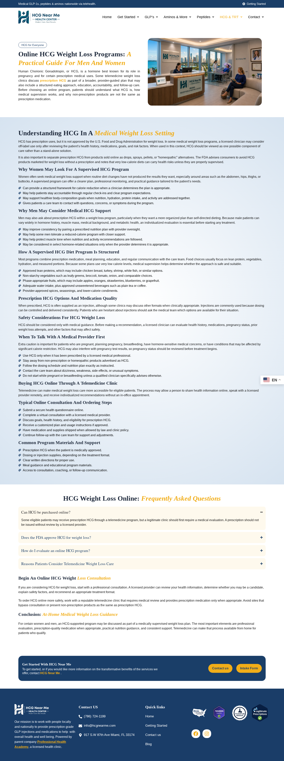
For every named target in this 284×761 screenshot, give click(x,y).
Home (107, 17)
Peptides (203, 17)
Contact (254, 17)
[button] (128, 17)
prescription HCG (53, 80)
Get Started (126, 17)
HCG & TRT (229, 17)
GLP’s (149, 17)
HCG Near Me (50, 673)
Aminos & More (175, 17)
